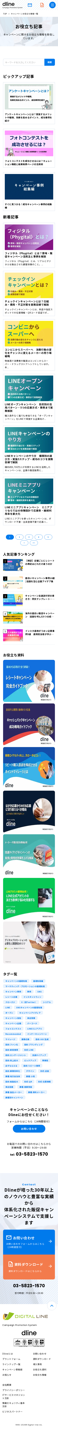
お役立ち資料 (40, 1369)
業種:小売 (30, 1076)
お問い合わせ (30, 5)
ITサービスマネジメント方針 (13, 1396)
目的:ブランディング (33, 1044)
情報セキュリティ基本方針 (13, 1404)
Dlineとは (7, 1353)
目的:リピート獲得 (32, 1065)
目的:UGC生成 (42, 1039)
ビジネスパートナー (12, 1411)
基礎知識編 (38, 981)
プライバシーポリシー (13, 1390)
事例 (29, 991)
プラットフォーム (11, 1358)
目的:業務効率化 (12, 1071)
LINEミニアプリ (34, 1028)
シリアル (47, 1002)
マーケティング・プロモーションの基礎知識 (25, 986)
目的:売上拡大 (11, 1060)
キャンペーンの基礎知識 (16, 981)
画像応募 (25, 1039)
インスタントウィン (32, 997)
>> (34, 543)
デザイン (30, 1071)
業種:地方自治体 (12, 1076)
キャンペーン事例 (13, 991)
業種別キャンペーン (14, 1097)
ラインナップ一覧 (11, 1364)
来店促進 (9, 1087)
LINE (7, 1007)
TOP (5, 13)
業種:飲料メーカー (36, 1092)
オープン (9, 1012)
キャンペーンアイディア (30, 1012)
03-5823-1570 (32, 1154)
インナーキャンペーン (37, 1034)
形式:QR (28, 1081)
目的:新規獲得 (11, 1049)
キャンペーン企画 (13, 1023)
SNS (39, 991)
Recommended (13, 1034)
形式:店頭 (44, 1071)
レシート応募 (11, 997)
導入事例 (37, 1364)
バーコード (32, 1023)
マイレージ (10, 1039)
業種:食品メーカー (13, 1092)
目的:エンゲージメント (15, 1055)
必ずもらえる (11, 1065)
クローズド (10, 1002)
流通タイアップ (39, 1055)
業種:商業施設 (25, 1087)
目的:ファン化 (11, 1044)
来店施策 (31, 1018)
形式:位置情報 (44, 1081)
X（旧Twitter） (29, 1002)
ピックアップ (30, 1060)
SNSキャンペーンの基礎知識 (29, 1007)
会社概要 (6, 1384)
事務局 (45, 1060)
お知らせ (6, 1374)
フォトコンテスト (13, 1028)
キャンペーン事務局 (12, 1369)
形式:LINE (29, 1049)
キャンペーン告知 (13, 1018)
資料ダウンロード (42, 5)
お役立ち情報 (40, 1374)
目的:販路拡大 (11, 1081)
